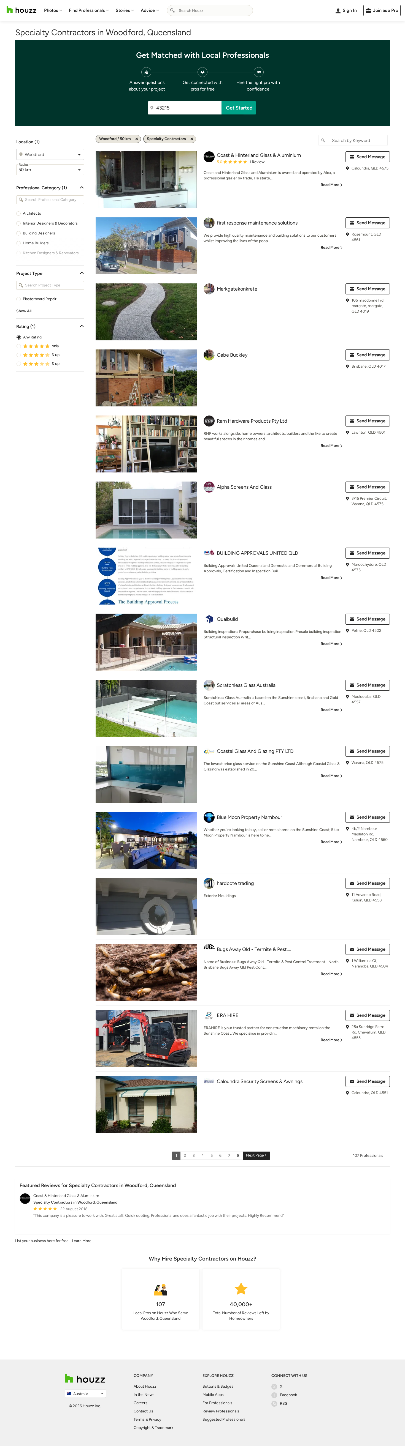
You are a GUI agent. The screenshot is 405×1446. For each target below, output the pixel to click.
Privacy (155, 1419)
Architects (32, 213)
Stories (123, 10)
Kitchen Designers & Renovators (51, 253)
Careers (140, 1403)
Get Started (239, 108)
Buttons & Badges (217, 1386)
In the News (144, 1394)
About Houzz (145, 1386)
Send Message (371, 156)
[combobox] (210, 10)
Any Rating (32, 337)
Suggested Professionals (223, 1419)
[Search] (172, 10)
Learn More (81, 1241)
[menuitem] (53, 10)
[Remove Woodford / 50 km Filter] (136, 138)
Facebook (288, 1395)
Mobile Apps (213, 1394)
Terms (139, 1419)
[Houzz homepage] (21, 9)
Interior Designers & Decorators (50, 223)
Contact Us (143, 1411)
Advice (148, 10)
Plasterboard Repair (39, 299)
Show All (23, 311)
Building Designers (39, 233)
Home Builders (36, 243)
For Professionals (217, 1403)
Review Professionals (220, 1411)
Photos (51, 10)
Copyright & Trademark (153, 1427)
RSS (283, 1403)
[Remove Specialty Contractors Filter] (191, 138)
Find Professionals (87, 10)
